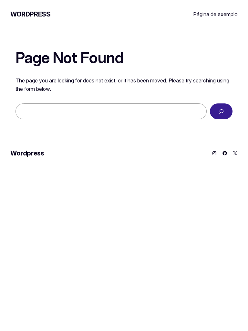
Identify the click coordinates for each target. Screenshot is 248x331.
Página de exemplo (215, 14)
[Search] (221, 111)
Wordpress (30, 14)
